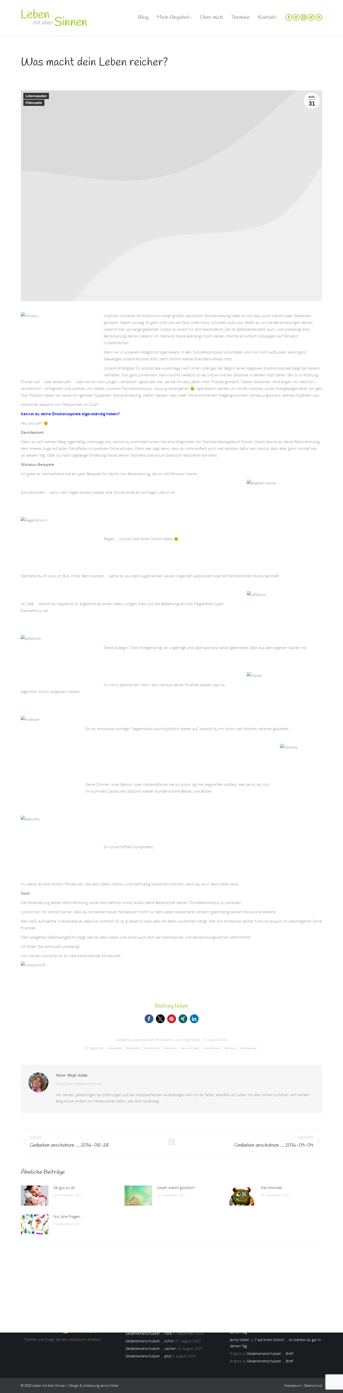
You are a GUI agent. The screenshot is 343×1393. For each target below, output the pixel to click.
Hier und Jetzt (189, 1048)
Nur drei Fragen (66, 1216)
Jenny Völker (239, 1339)
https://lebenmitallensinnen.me (78, 1083)
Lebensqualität (36, 96)
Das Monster (271, 1187)
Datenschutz (313, 1385)
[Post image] (34, 1196)
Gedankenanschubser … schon (150, 1341)
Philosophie (34, 103)
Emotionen (170, 1048)
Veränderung (248, 1048)
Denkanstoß (151, 1048)
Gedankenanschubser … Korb (149, 1333)
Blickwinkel (133, 1048)
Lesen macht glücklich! (176, 1187)
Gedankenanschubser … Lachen (151, 1348)
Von (188, 1039)
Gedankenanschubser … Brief (270, 1353)
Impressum (292, 1385)
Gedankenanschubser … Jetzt (148, 1356)
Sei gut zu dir (64, 1187)
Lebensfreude (211, 1048)
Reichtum (230, 1048)
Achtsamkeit (114, 1048)
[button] (149, 1018)
